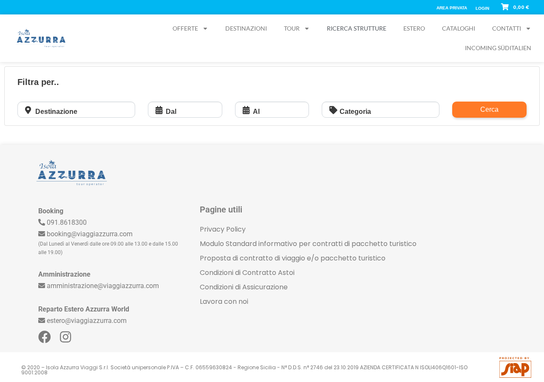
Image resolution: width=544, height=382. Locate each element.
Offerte (185, 28)
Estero (414, 28)
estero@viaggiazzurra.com (87, 321)
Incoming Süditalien (498, 47)
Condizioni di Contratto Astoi (247, 272)
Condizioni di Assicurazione (244, 287)
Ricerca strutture (356, 28)
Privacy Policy (223, 229)
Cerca (489, 109)
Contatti (506, 28)
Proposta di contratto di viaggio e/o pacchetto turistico (292, 258)
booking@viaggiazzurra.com (90, 234)
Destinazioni (246, 28)
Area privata (451, 8)
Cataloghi (458, 28)
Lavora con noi (224, 301)
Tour (292, 28)
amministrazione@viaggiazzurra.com (103, 286)
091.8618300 (67, 222)
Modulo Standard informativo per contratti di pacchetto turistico (308, 244)
